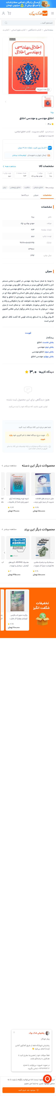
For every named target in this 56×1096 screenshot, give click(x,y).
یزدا (52, 112)
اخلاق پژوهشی (15, 187)
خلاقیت (27, 187)
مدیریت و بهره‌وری (46, 135)
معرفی (35, 195)
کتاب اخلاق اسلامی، (22, 131)
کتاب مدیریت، (38, 131)
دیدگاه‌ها (25, 195)
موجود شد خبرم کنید (26, 1090)
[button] (4, 489)
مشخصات (47, 195)
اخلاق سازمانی (38, 187)
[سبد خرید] (9, 13)
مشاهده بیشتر (10, 465)
